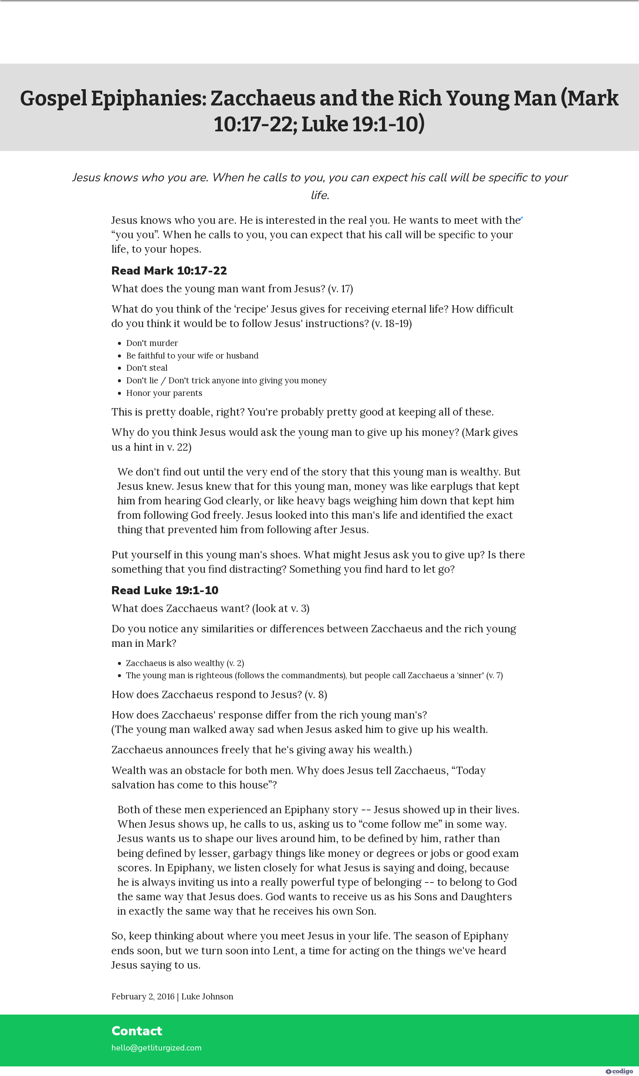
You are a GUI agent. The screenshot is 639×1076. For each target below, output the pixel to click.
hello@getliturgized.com (156, 1047)
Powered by (585, 1071)
